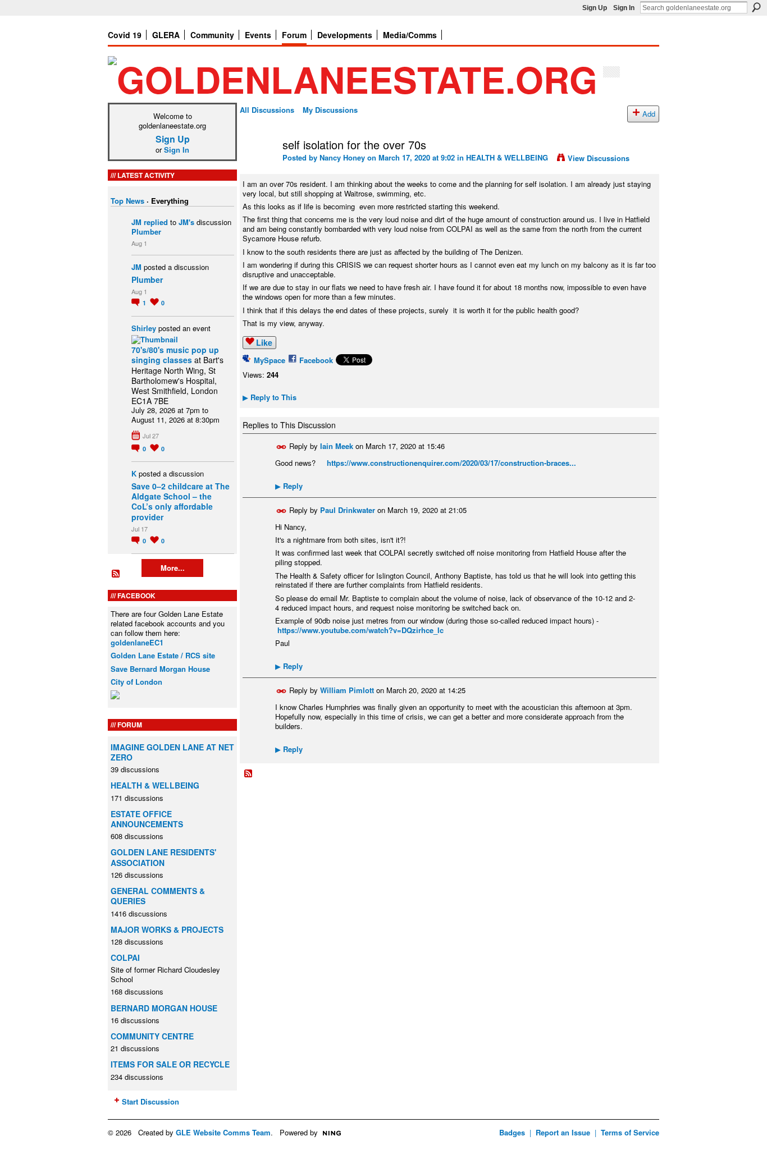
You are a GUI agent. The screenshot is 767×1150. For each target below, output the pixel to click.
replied (156, 222)
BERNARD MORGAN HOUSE (164, 1008)
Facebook (316, 360)
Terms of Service (630, 1132)
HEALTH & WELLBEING (155, 785)
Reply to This (269, 397)
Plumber (146, 231)
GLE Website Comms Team (223, 1132)
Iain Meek (336, 446)
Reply (289, 485)
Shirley (143, 328)
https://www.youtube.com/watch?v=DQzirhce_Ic (360, 630)
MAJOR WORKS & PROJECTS (167, 929)
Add (648, 113)
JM (136, 222)
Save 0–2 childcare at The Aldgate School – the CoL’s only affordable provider (180, 501)
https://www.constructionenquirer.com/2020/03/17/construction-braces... (451, 462)
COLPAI (125, 957)
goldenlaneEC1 (137, 642)
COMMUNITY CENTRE (152, 1036)
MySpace (269, 360)
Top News (127, 200)
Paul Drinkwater (347, 509)
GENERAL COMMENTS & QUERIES (158, 895)
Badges (512, 1132)
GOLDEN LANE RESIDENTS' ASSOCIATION (163, 857)
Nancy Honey (342, 157)
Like (264, 342)
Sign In (623, 8)
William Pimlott (347, 690)
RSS (116, 574)
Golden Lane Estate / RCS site (163, 655)
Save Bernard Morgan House (160, 668)
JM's (186, 222)
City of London (136, 681)
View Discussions (598, 158)
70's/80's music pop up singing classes (175, 354)
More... (173, 567)
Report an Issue (563, 1132)
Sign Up (594, 8)
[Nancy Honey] (258, 168)
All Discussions (267, 109)
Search (756, 7)
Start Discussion (150, 1101)
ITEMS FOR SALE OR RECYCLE (170, 1064)
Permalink (281, 447)
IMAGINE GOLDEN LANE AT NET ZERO (172, 752)
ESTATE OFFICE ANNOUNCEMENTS (147, 819)
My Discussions (330, 109)
